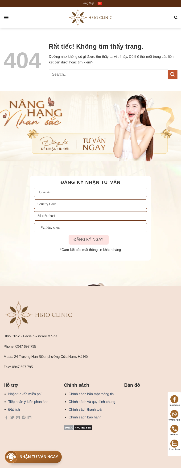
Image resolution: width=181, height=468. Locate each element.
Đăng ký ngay (89, 144)
